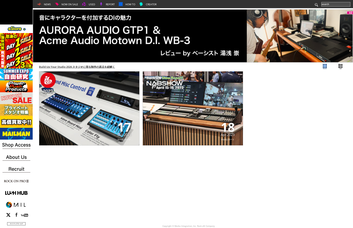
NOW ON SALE (69, 4)
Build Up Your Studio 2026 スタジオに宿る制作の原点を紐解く (77, 67)
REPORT (110, 4)
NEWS (47, 4)
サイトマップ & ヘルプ (16, 223)
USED (91, 4)
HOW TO (130, 4)
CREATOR (150, 4)
